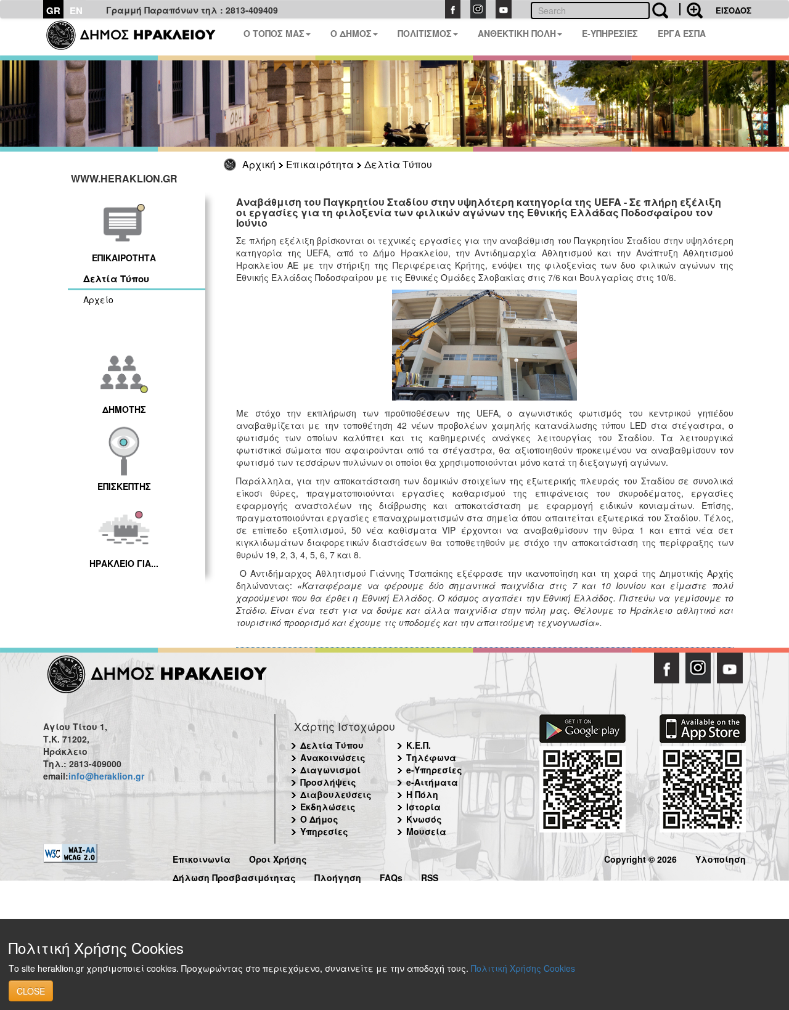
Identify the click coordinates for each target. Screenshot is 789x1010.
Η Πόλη (422, 794)
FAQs (391, 876)
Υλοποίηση (720, 857)
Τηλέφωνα (431, 757)
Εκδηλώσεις (328, 806)
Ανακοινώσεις (333, 757)
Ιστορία (423, 806)
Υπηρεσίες (324, 831)
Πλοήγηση (337, 876)
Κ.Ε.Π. (418, 745)
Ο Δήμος (319, 819)
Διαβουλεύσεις (336, 794)
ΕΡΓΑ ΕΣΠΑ (682, 33)
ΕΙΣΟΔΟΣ (733, 10)
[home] (138, 36)
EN (76, 10)
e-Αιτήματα (432, 782)
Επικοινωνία (202, 857)
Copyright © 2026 (640, 857)
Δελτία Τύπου (398, 164)
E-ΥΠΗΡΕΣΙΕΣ (610, 33)
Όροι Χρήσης (278, 857)
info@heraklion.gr (106, 776)
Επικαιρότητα (320, 164)
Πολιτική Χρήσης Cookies (523, 968)
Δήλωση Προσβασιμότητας (234, 876)
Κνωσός (424, 819)
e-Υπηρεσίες (434, 770)
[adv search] (691, 9)
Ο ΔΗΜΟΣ (351, 33)
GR (53, 10)
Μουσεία (426, 831)
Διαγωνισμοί (330, 770)
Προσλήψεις (328, 782)
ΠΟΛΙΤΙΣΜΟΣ (425, 33)
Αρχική (259, 164)
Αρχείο (98, 299)
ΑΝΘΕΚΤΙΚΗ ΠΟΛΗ (517, 33)
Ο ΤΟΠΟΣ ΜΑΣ (274, 33)
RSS (429, 876)
